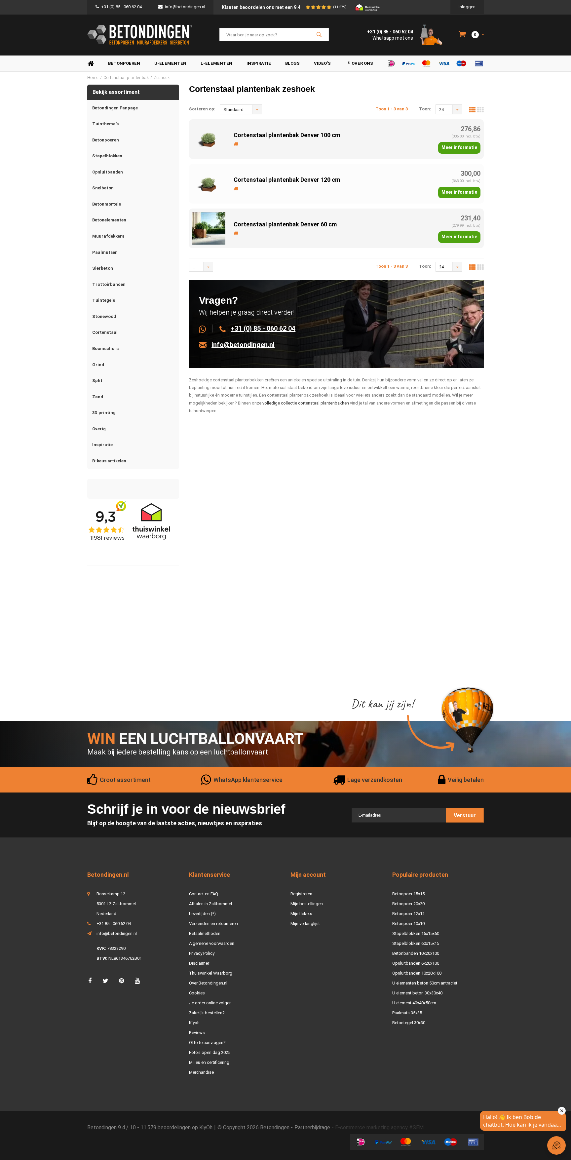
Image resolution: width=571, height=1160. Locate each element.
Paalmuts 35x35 (407, 1012)
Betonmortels (106, 204)
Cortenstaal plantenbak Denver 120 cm (287, 179)
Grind (98, 364)
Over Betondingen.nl (208, 983)
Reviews (197, 1032)
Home (90, 64)
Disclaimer (199, 963)
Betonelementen (109, 219)
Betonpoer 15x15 (408, 893)
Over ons (362, 63)
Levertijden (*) (202, 913)
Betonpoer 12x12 (408, 913)
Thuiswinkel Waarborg (210, 973)
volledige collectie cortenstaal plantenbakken (305, 403)
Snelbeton (103, 187)
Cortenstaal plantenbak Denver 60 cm (285, 224)
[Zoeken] (319, 34)
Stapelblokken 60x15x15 (415, 943)
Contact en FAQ (203, 893)
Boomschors (105, 348)
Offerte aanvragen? (207, 1042)
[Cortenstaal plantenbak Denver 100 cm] (208, 138)
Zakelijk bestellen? (207, 1012)
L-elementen (216, 63)
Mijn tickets (301, 913)
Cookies (197, 992)
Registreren (301, 893)
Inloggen (467, 6)
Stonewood (104, 316)
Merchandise (201, 1072)
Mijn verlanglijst (305, 923)
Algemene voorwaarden (211, 943)
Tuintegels (103, 300)
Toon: (425, 108)
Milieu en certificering (209, 1062)
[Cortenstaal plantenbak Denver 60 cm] (208, 227)
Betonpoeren (124, 63)
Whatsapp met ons (392, 38)
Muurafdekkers (108, 236)
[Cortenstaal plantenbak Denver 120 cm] (208, 183)
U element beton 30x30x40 (417, 992)
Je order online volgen (210, 1002)
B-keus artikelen (109, 460)
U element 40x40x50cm (414, 1002)
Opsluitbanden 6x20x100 (415, 963)
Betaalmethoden (204, 933)
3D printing (104, 412)
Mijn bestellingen (306, 903)
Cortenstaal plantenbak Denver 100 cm (287, 135)
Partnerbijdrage (312, 1127)
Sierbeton (102, 268)
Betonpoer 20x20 (408, 903)
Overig (99, 428)
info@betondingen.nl (185, 6)
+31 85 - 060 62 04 (113, 923)
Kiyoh (194, 1022)
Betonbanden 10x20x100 (415, 953)
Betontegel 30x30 (408, 1022)
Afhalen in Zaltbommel (210, 903)
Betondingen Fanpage (115, 107)
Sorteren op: (202, 108)
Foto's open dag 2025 (209, 1052)
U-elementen (170, 63)
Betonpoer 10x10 (408, 923)
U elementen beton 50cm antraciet (424, 983)
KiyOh (205, 1127)
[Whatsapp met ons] (206, 328)
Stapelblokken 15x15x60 (415, 933)
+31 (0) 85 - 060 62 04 (121, 6)
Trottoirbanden (109, 284)
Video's (322, 63)
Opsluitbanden (107, 172)
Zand (97, 396)
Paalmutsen (105, 252)
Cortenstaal (105, 332)
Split (97, 380)
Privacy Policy (201, 953)
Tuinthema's (105, 123)
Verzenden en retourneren (213, 923)
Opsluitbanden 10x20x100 (416, 973)
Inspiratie (259, 63)
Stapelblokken (107, 155)
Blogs (292, 63)
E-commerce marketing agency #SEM (379, 1127)
